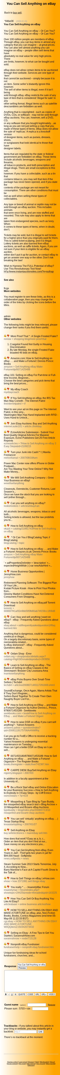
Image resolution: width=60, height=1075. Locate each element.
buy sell (17, 12)
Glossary (31, 1062)
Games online (13, 1062)
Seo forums (41, 1063)
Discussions (31, 1063)
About (52, 1062)
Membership (44, 1062)
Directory (31, 1065)
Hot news (22, 1063)
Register (51, 1005)
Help (37, 1062)
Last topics (23, 1062)
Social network (12, 1063)
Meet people (50, 1063)
